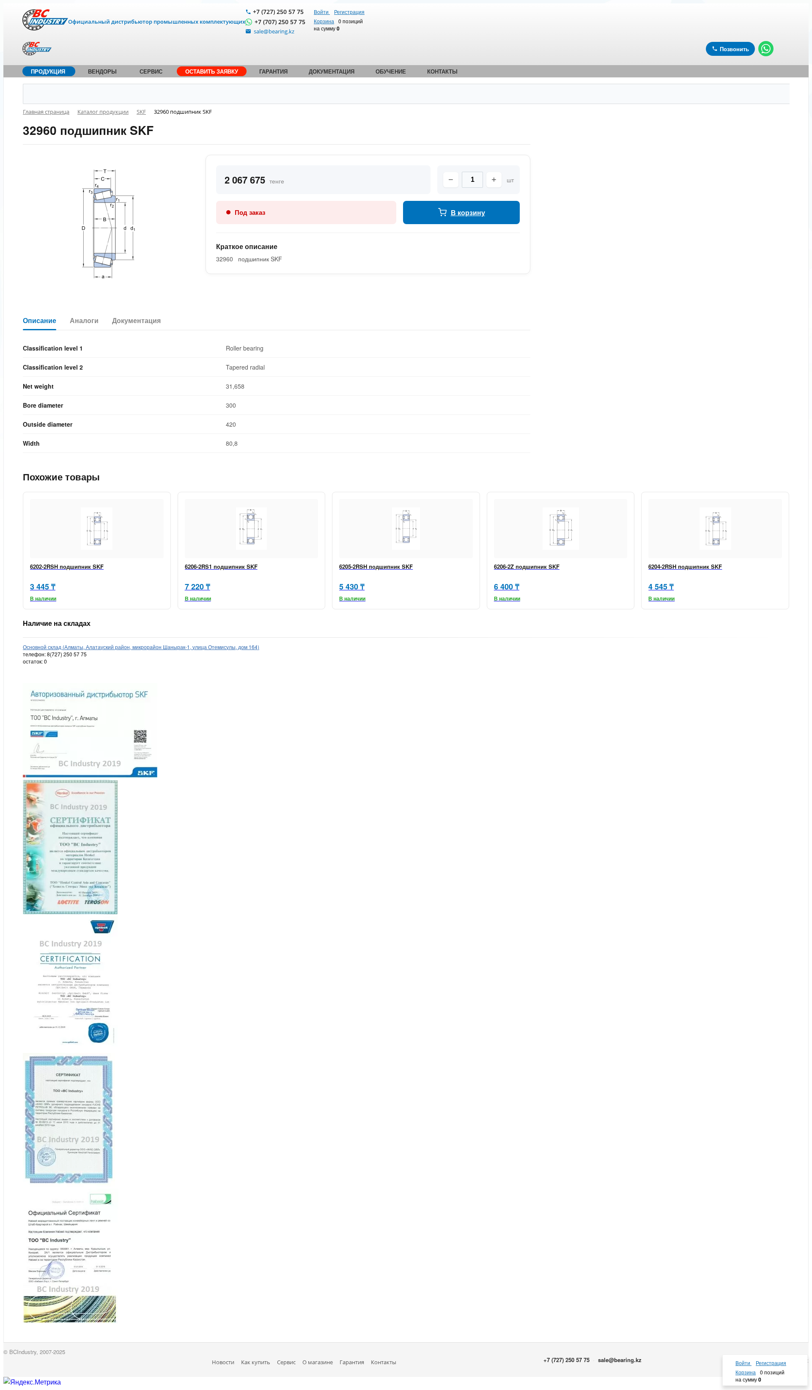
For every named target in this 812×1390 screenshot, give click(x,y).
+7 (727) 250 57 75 (278, 12)
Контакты (383, 1362)
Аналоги (84, 320)
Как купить (255, 1362)
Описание (39, 320)
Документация (136, 320)
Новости (223, 1362)
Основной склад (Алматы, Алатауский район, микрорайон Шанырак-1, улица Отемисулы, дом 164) (141, 646)
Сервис (286, 1362)
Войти (322, 11)
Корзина (324, 21)
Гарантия (352, 1362)
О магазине (317, 1362)
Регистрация (349, 11)
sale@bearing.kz (620, 1360)
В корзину (468, 212)
